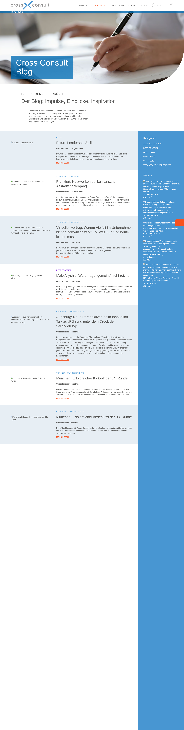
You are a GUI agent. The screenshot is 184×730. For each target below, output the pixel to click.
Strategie (148, 161)
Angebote (85, 5)
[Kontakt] (179, 222)
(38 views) (159, 254)
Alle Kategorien (152, 144)
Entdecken (102, 5)
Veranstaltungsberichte (70, 176)
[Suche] (171, 5)
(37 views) (161, 282)
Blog (59, 137)
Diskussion (149, 152)
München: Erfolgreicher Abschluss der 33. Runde (94, 417)
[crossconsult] (30, 5)
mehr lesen (62, 163)
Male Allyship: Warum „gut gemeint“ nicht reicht (92, 275)
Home (13, 12)
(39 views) (160, 231)
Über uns (118, 5)
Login (144, 5)
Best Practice (63, 270)
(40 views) (158, 214)
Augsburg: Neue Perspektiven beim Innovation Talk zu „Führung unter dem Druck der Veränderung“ (92, 321)
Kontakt (132, 5)
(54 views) (159, 191)
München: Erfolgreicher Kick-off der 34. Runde (92, 378)
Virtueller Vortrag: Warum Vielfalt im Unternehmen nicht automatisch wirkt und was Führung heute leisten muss (94, 232)
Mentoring (149, 157)
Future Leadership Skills (74, 143)
